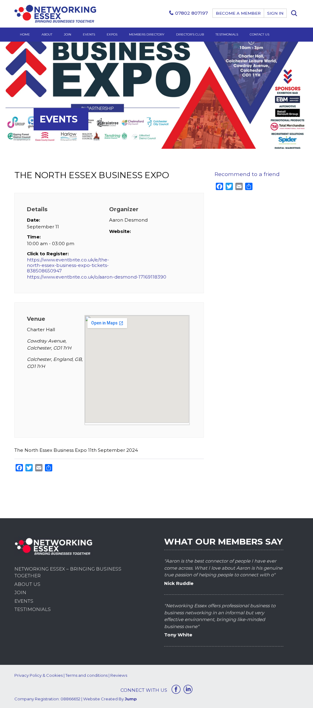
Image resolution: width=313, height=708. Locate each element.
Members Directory (146, 34)
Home (25, 34)
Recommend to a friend (247, 174)
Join (67, 34)
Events (89, 34)
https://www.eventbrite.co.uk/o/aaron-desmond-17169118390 (96, 277)
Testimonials (226, 34)
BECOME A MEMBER (238, 13)
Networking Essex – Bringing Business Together (67, 572)
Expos (112, 34)
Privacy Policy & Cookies (38, 675)
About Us (27, 584)
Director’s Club (190, 34)
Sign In (275, 13)
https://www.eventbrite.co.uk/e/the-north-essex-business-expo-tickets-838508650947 (68, 265)
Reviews (118, 675)
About (47, 34)
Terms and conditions (86, 675)
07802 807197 (191, 13)
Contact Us (259, 34)
